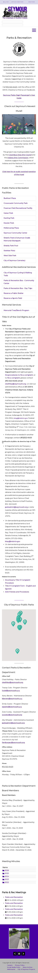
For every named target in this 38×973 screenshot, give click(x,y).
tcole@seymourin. (11, 691)
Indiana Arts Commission (17, 158)
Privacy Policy (20, 965)
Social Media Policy (13, 967)
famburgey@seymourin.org (13, 742)
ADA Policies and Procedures (17, 592)
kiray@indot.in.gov (21, 418)
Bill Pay (6, 1)
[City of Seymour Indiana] (15, 12)
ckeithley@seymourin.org (15, 384)
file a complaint (13, 378)
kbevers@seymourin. (12, 699)
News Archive (27, 967)
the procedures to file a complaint (19, 375)
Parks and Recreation (14, 897)
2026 (6, 870)
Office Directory (17, 1)
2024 (6, 876)
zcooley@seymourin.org (12, 715)
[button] (34, 30)
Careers (10, 965)
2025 (6, 873)
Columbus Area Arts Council (20, 155)
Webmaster (11, 969)
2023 (6, 879)
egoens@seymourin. (12, 707)
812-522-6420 (11, 87)
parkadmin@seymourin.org (16, 507)
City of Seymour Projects (26, 969)
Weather (31, 1)
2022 (6, 882)
